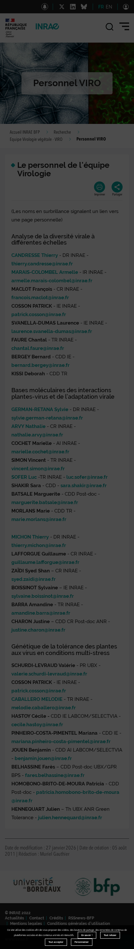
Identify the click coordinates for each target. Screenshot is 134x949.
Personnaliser (81, 942)
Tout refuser (110, 935)
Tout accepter (55, 942)
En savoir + (87, 935)
